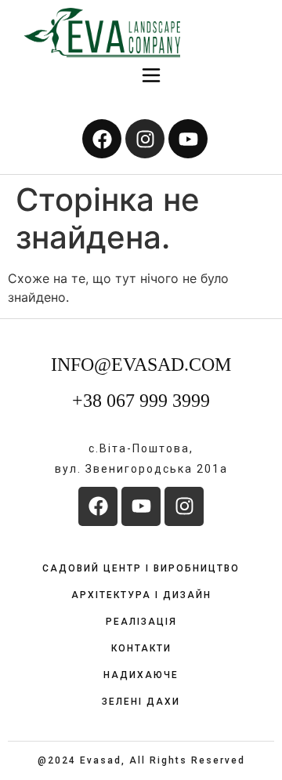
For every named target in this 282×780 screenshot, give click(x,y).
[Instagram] (144, 138)
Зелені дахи (141, 701)
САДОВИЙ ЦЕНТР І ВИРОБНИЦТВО (141, 568)
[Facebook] (101, 138)
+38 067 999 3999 (141, 400)
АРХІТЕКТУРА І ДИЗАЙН (141, 595)
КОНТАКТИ (141, 648)
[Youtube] (188, 138)
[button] (151, 76)
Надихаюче (141, 674)
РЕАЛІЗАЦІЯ (141, 621)
